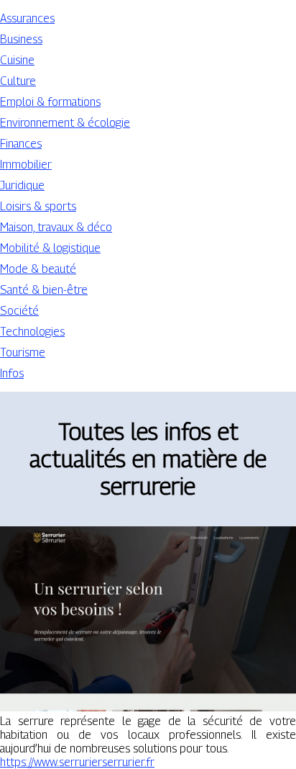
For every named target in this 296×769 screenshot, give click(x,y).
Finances (21, 143)
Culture (18, 81)
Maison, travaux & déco (56, 227)
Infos (12, 373)
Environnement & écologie (65, 123)
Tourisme (22, 352)
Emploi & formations (50, 102)
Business (21, 39)
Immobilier (26, 164)
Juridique (22, 185)
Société (19, 311)
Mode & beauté (38, 269)
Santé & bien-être (44, 290)
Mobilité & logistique (50, 248)
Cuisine (17, 60)
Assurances (27, 18)
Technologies (32, 331)
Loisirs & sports (38, 206)
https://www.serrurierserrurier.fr (77, 762)
